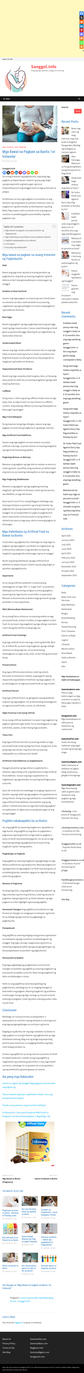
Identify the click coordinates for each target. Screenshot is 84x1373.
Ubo (63, 666)
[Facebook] (4, 172)
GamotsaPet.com (38, 1339)
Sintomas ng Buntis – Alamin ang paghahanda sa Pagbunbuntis (48, 1241)
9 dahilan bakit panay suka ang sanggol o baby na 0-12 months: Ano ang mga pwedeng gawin (71, 223)
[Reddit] (12, 172)
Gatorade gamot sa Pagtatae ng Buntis (48, 1266)
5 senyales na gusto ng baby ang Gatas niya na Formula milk (71, 510)
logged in (18, 1322)
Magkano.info (36, 1347)
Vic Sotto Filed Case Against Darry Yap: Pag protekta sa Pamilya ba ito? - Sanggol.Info (72, 451)
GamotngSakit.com (71, 784)
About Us (6, 1339)
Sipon (64, 661)
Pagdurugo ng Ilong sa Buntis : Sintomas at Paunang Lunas (10, 1213)
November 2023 (68, 566)
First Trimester (20, 147)
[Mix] (28, 172)
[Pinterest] (20, 172)
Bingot (64, 613)
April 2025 (66, 535)
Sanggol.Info (43, 66)
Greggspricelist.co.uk (71, 843)
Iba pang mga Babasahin (16, 247)
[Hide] (83, 51)
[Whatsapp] (32, 172)
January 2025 (67, 540)
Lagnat (64, 639)
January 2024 (67, 562)
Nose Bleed (66, 653)
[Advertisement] (42, 14)
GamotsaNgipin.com (71, 761)
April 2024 (66, 553)
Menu (8, 99)
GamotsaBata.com (39, 1343)
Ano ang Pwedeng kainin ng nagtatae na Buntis (29, 1211)
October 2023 (67, 570)
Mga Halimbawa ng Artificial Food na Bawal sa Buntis (28, 237)
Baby (63, 592)
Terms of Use (8, 1347)
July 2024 (65, 544)
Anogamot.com (37, 1356)
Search (64, 107)
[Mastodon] (24, 172)
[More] (36, 172)
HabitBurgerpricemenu (72, 879)
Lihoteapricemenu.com (72, 827)
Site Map (65, 899)
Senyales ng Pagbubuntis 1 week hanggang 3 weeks (49, 1212)
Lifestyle (65, 644)
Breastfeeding (68, 617)
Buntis (64, 622)
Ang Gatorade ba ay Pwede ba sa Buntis (10, 1238)
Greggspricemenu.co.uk (72, 860)
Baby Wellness (68, 604)
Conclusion (10, 243)
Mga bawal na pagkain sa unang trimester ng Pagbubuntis (24, 232)
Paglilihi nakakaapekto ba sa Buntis (20, 240)
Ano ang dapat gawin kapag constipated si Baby (72, 355)
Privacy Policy (8, 1343)
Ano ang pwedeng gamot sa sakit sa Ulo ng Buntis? (29, 1268)
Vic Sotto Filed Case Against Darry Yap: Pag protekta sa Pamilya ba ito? (72, 428)
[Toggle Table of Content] (53, 226)
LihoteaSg (66, 811)
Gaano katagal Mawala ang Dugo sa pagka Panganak (29, 1239)
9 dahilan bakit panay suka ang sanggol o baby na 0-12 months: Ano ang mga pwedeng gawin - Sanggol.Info (71, 335)
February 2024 (68, 557)
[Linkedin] (16, 172)
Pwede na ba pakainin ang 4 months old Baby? (24, 1105)
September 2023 (69, 575)
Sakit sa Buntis (7, 147)
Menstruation (67, 648)
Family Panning (68, 626)
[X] (8, 172)
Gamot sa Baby (68, 635)
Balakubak (66, 609)
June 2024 (66, 548)
